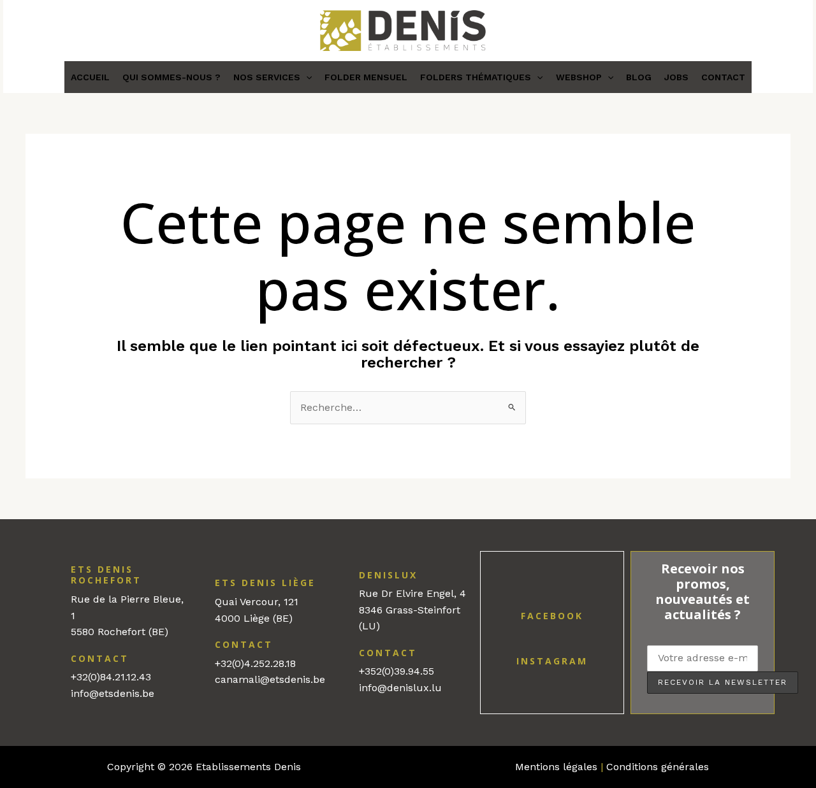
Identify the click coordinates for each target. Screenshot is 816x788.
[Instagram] (552, 643)
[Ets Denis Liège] (202, 581)
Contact (723, 77)
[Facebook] (552, 598)
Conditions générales (657, 767)
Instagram (552, 661)
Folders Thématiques (475, 77)
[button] (306, 77)
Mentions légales (556, 767)
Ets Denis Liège (265, 583)
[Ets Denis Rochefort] (58, 568)
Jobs (676, 77)
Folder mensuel (365, 77)
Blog (639, 77)
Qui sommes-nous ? (171, 77)
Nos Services (266, 77)
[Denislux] (346, 574)
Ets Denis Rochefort (106, 575)
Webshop (579, 77)
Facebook (552, 616)
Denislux (388, 575)
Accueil (90, 77)
